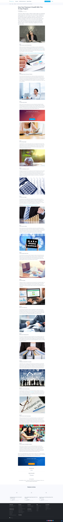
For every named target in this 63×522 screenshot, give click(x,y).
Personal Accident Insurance (21, 508)
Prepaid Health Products (21, 511)
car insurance (32, 391)
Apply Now (32, 119)
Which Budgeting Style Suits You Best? (30, 205)
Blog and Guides (29, 1)
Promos (37, 510)
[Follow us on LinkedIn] (53, 520)
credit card (41, 49)
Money (37, 509)
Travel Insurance (20, 509)
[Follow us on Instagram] (48, 520)
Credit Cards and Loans (22, 1)
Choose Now (31, 463)
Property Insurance (20, 512)
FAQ (46, 509)
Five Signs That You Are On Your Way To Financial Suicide (34, 53)
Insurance (16, 1)
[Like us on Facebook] (47, 520)
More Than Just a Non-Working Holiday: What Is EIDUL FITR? (46, 497)
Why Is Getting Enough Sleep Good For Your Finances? (31, 497)
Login (52, 1)
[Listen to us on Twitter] (50, 520)
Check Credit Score (47, 1)
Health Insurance (20, 510)
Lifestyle (32, 470)
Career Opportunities (48, 508)
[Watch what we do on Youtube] (51, 520)
